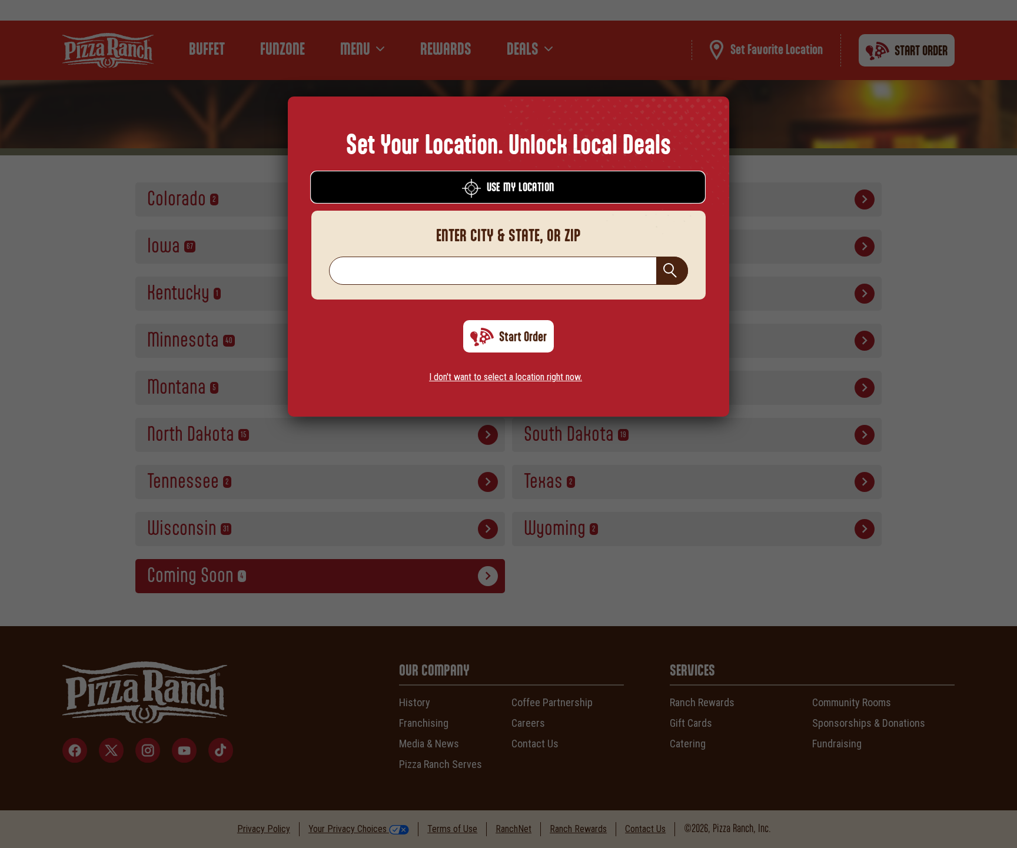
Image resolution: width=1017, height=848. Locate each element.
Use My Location (520, 187)
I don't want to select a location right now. (505, 377)
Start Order (523, 337)
